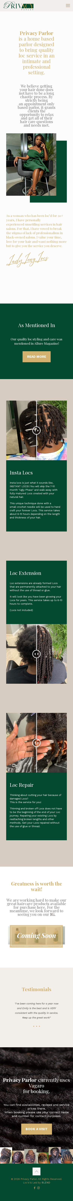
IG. (52, 914)
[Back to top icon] (36, 1171)
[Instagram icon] (38, 1188)
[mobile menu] (68, 5)
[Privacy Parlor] (18, 5)
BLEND (46, 1182)
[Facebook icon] (34, 1188)
